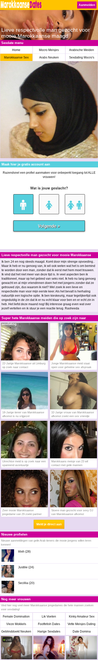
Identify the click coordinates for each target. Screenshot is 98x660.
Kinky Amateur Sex (81, 616)
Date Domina (82, 631)
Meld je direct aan (49, 524)
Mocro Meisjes (49, 50)
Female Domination (16, 616)
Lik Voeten (49, 616)
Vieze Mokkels (16, 624)
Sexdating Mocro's (81, 57)
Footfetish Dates (49, 624)
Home (16, 50)
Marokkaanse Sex (16, 57)
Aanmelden (87, 5)
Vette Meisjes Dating (81, 624)
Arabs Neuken (49, 57)
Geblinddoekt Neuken (16, 631)
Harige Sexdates (48, 631)
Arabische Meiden (81, 50)
